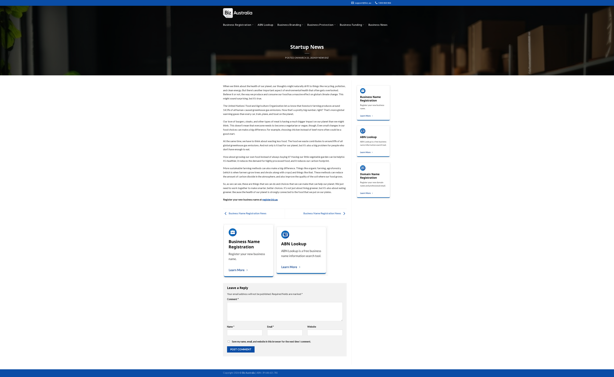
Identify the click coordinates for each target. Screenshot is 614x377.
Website (311, 326)
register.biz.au (270, 199)
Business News (377, 25)
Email (270, 326)
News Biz (324, 57)
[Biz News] (239, 13)
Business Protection (320, 25)
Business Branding (289, 25)
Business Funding (351, 25)
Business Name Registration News (247, 213)
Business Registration (237, 25)
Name (230, 326)
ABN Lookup (265, 25)
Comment (233, 299)
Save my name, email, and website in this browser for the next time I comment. (271, 341)
